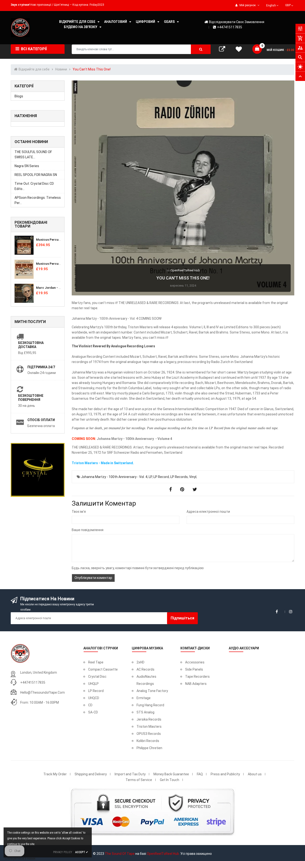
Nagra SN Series (27, 166)
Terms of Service (139, 780)
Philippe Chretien (149, 748)
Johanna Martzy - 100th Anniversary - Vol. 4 (114, 477)
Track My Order (55, 774)
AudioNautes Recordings (146, 680)
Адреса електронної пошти (208, 511)
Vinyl (192, 477)
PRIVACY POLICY (62, 852)
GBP (289, 4)
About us (255, 774)
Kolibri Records (148, 741)
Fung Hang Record (150, 705)
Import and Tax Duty (130, 774)
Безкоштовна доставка (31, 345)
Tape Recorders (197, 676)
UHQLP (93, 684)
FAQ (200, 774)
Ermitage (144, 698)
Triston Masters (149, 726)
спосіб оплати (41, 420)
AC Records (145, 669)
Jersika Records (149, 719)
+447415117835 (229, 27)
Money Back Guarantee (171, 774)
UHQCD (93, 698)
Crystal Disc (97, 676)
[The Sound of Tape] (20, 653)
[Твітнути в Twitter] (195, 489)
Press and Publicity (225, 774)
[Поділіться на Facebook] (171, 489)
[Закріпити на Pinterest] (183, 489)
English (271, 5)
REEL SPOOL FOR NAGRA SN (36, 175)
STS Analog (145, 712)
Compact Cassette (103, 669)
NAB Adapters (196, 684)
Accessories (194, 662)
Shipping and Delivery (91, 774)
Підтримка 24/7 (41, 367)
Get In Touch (169, 780)
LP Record (161, 477)
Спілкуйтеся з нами (20, 858)
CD (90, 705)
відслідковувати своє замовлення (236, 22)
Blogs (19, 96)
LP (150, 477)
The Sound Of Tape (120, 854)
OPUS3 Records (149, 734)
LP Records (179, 477)
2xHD (140, 662)
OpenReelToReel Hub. (163, 854)
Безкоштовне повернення (30, 398)
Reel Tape (95, 662)
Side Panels (194, 669)
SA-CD (93, 712)
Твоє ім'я (79, 511)
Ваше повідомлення (87, 530)
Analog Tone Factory (152, 691)
